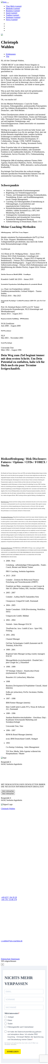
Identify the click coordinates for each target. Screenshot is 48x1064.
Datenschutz (6, 959)
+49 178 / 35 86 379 (9, 899)
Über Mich (14, 6)
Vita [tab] (7, 56)
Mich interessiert (11, 1013)
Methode (13, 8)
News (12, 20)
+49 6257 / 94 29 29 (9, 897)
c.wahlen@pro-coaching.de (11, 941)
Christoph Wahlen (8, 809)
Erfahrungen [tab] (11, 54)
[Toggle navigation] (8, 2)
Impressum (15, 959)
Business (13, 11)
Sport (11, 13)
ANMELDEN (13, 1052)
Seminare (13, 17)
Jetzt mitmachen (8, 791)
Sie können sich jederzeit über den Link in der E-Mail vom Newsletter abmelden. (21, 1043)
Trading (12, 15)
